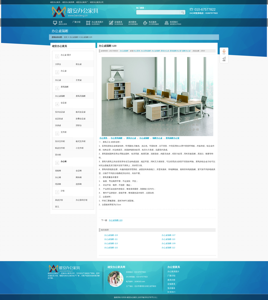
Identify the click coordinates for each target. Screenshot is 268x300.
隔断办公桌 (186, 51)
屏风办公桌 (165, 51)
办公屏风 (136, 51)
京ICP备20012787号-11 (147, 297)
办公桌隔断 (74, 37)
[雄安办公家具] (75, 17)
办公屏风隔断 (146, 51)
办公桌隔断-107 (168, 235)
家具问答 (171, 280)
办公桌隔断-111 (111, 239)
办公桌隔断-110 (168, 239)
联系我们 (171, 292)
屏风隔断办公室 (175, 51)
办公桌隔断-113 (111, 243)
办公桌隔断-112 (168, 247)
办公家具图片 (173, 271)
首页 (65, 37)
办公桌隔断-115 (111, 247)
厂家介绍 (171, 276)
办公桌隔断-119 (115, 220)
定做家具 (171, 284)
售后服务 (171, 288)
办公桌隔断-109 (168, 243)
